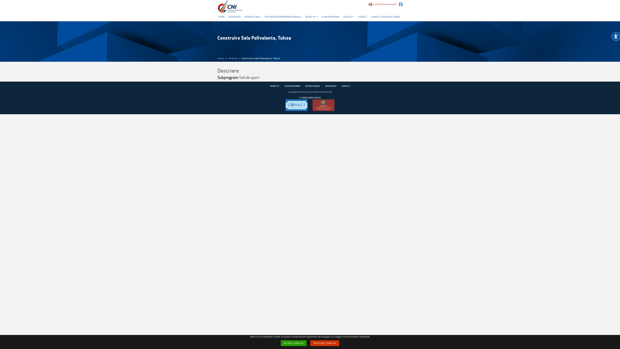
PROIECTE (274, 86)
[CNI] (230, 6)
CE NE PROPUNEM (292, 86)
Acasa (220, 59)
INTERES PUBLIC (312, 86)
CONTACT (345, 86)
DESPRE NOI (330, 86)
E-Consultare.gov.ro (310, 98)
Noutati (347, 17)
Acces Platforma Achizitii (384, 4)
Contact (362, 17)
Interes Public (253, 17)
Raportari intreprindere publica (283, 17)
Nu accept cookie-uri (325, 343)
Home (221, 17)
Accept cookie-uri (293, 343)
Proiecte (310, 17)
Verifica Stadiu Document (385, 17)
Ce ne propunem (330, 17)
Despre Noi (235, 17)
